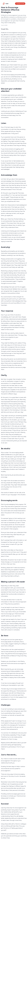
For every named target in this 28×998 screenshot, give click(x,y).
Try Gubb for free (20, 3)
